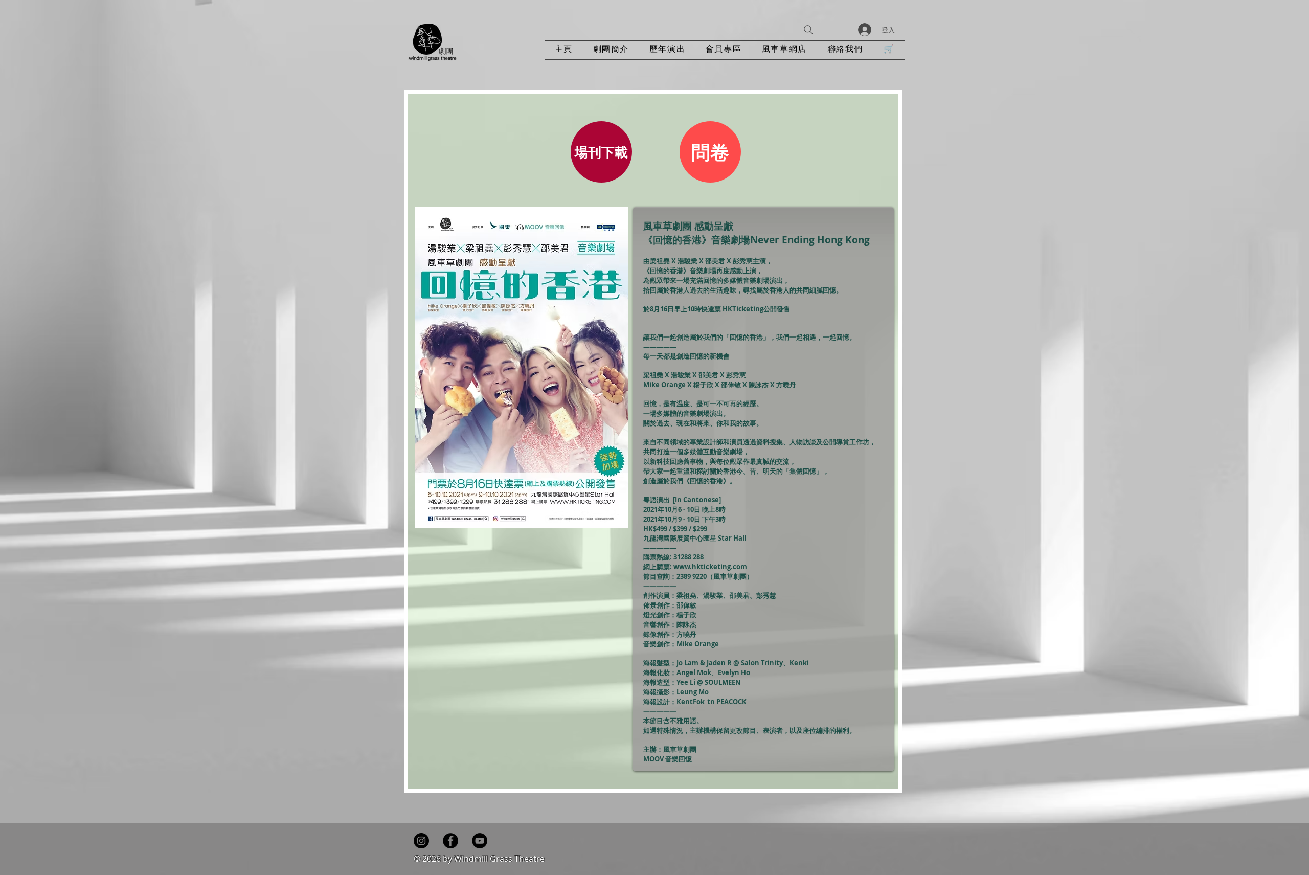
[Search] (808, 29)
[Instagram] (421, 840)
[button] (667, 50)
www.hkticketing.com (710, 566)
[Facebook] (450, 840)
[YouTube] (479, 840)
